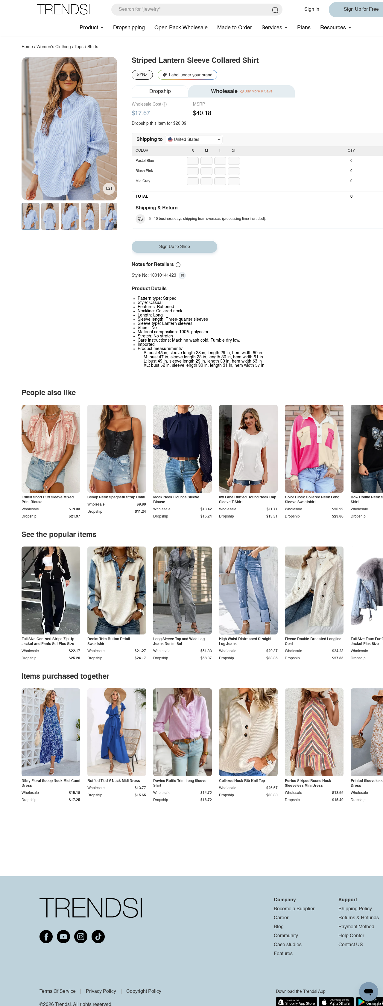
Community (286, 936)
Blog (279, 927)
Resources (333, 28)
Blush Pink (144, 171)
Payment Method (356, 927)
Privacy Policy (101, 991)
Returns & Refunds (358, 918)
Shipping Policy (355, 909)
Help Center (351, 936)
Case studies (288, 945)
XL (234, 151)
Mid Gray (143, 181)
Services (272, 28)
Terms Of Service (57, 991)
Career (281, 918)
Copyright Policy (143, 991)
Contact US (350, 945)
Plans (304, 28)
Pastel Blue (145, 161)
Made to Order (234, 28)
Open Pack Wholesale (181, 28)
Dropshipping (129, 28)
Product (89, 28)
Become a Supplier (294, 909)
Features (283, 954)
